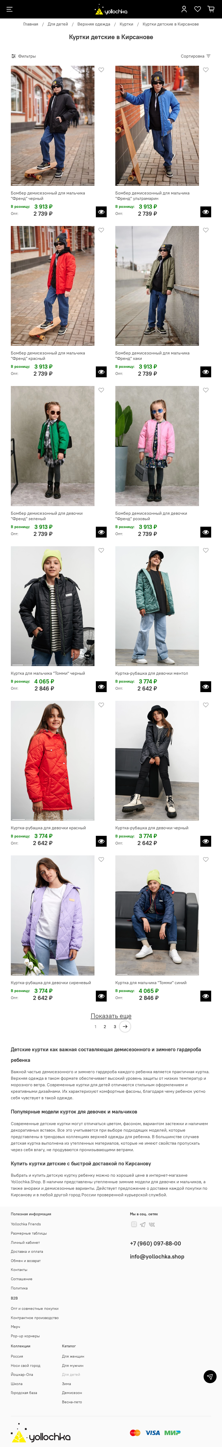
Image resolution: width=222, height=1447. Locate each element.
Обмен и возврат (26, 1260)
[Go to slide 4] (47, 182)
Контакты (19, 1269)
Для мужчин (72, 1365)
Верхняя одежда (93, 24)
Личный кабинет (25, 1242)
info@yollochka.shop (157, 1256)
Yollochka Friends (26, 1224)
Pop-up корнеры (25, 1335)
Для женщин (73, 1356)
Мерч (15, 1326)
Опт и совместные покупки (34, 1308)
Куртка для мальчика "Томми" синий (151, 982)
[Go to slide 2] (27, 182)
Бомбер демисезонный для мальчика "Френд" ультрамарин (152, 195)
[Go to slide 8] (88, 182)
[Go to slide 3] (37, 182)
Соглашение (21, 1278)
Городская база (24, 1392)
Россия (17, 1356)
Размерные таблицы (29, 1233)
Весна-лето (72, 1401)
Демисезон (72, 1392)
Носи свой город (25, 1365)
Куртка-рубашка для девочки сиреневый (51, 982)
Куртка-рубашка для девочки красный (48, 827)
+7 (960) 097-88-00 (155, 1243)
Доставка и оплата (27, 1251)
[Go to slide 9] (186, 182)
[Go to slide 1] (17, 182)
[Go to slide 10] (194, 182)
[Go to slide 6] (68, 182)
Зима (66, 1383)
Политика (19, 1288)
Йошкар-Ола (22, 1374)
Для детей (58, 24)
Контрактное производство (35, 1317)
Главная (30, 24)
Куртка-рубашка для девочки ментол (151, 673)
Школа (16, 1383)
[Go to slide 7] (78, 182)
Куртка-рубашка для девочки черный (151, 827)
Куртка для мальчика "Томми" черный (48, 673)
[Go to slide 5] (58, 182)
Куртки (126, 24)
